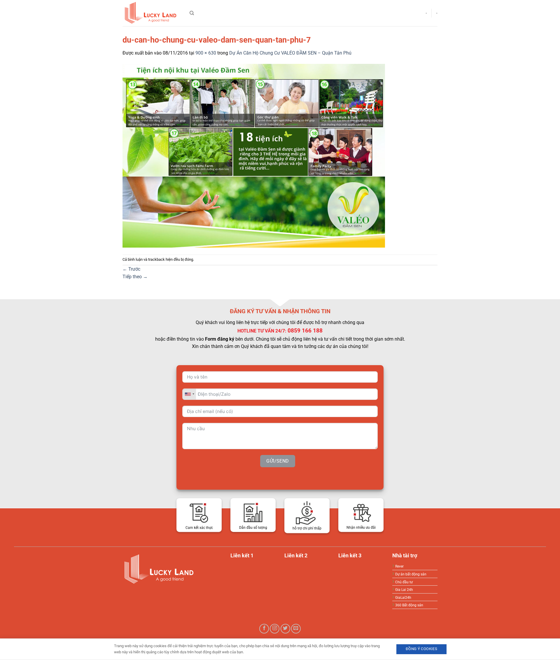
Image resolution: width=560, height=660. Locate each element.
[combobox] (189, 393)
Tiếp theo (135, 276)
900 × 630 (205, 53)
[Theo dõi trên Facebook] (264, 628)
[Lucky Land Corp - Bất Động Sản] (152, 13)
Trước (131, 269)
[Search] (192, 13)
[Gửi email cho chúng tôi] (296, 628)
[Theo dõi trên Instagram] (274, 628)
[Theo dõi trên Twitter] (285, 628)
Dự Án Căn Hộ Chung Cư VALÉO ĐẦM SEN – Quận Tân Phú (290, 53)
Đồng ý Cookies (421, 649)
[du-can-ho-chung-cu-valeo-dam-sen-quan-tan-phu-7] (254, 155)
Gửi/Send (277, 460)
